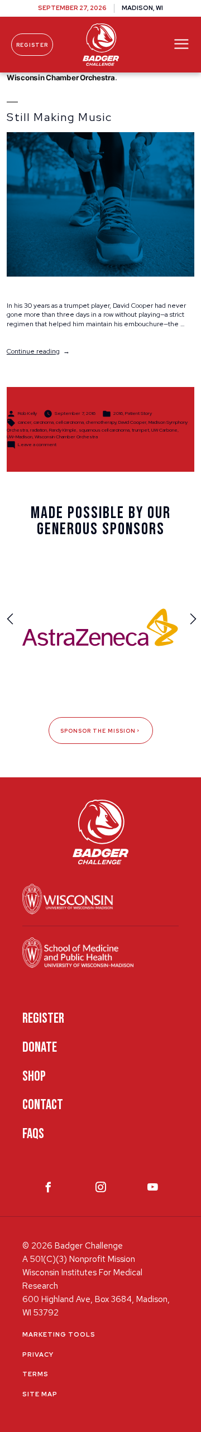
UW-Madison (19, 436)
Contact (42, 1105)
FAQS (33, 1134)
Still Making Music (59, 117)
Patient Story (138, 413)
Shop (34, 1076)
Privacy (38, 1354)
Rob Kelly (27, 413)
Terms (35, 1374)
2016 (118, 413)
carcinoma (44, 422)
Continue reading (38, 351)
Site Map (40, 1394)
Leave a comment (37, 444)
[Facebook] (48, 1189)
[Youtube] (152, 1189)
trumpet (140, 430)
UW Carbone (164, 430)
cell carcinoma (70, 422)
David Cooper (132, 422)
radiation (38, 430)
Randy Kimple (62, 430)
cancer (24, 422)
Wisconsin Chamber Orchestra (66, 436)
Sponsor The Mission (98, 730)
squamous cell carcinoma (104, 430)
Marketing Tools (58, 1334)
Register (32, 45)
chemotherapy (101, 422)
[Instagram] (100, 1189)
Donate (39, 1047)
